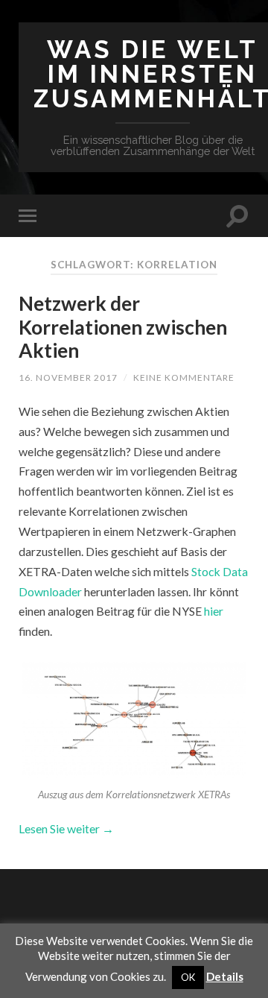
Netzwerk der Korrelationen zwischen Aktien (123, 326)
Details (224, 976)
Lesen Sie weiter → (66, 828)
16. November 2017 (68, 377)
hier (213, 611)
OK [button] (188, 977)
